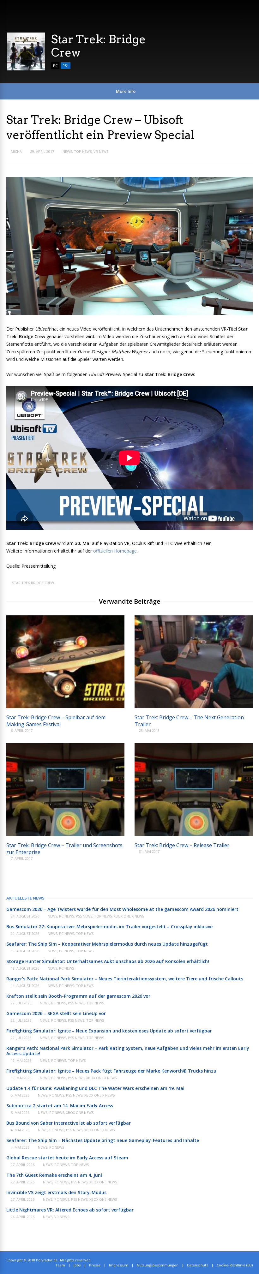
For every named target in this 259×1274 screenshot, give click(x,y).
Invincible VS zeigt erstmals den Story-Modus (56, 1192)
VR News (100, 151)
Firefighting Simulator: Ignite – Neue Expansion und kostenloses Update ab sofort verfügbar (109, 1031)
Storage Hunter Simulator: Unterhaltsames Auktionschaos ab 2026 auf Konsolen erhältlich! (107, 961)
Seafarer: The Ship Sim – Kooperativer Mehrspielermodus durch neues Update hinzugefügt (107, 944)
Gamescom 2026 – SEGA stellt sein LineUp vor (56, 1013)
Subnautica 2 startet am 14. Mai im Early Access (59, 1106)
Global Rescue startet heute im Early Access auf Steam (67, 1158)
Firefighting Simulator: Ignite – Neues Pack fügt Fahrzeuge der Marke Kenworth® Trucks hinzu (111, 1071)
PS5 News (84, 916)
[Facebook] (244, 1260)
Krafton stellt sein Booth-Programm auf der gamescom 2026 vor (78, 996)
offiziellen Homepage (115, 551)
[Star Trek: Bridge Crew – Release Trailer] (194, 834)
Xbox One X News (129, 916)
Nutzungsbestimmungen (157, 1265)
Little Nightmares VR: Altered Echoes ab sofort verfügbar (70, 1210)
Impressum (118, 1265)
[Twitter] (237, 1260)
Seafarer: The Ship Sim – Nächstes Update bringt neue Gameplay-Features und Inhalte (102, 1140)
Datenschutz (197, 1265)
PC (55, 65)
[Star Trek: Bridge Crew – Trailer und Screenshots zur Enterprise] (65, 834)
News (67, 151)
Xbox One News (79, 1112)
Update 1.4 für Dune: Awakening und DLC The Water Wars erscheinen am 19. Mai (95, 1088)
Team (60, 1265)
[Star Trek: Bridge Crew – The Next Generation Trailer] (194, 706)
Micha (16, 151)
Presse (94, 1265)
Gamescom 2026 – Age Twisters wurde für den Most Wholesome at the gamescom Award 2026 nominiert (122, 909)
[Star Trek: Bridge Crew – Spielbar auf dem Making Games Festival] (65, 706)
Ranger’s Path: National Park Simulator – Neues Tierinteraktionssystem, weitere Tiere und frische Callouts (124, 979)
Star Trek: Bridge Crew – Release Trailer (182, 845)
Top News (83, 151)
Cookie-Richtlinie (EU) (235, 1265)
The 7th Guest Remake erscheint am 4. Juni (54, 1175)
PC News (66, 916)
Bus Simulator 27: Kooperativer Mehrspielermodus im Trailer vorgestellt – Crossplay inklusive (109, 927)
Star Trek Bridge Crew (33, 582)
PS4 (66, 65)
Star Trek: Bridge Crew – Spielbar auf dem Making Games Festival (55, 721)
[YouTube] (251, 1260)
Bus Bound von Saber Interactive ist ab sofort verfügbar (68, 1123)
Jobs (77, 1265)
